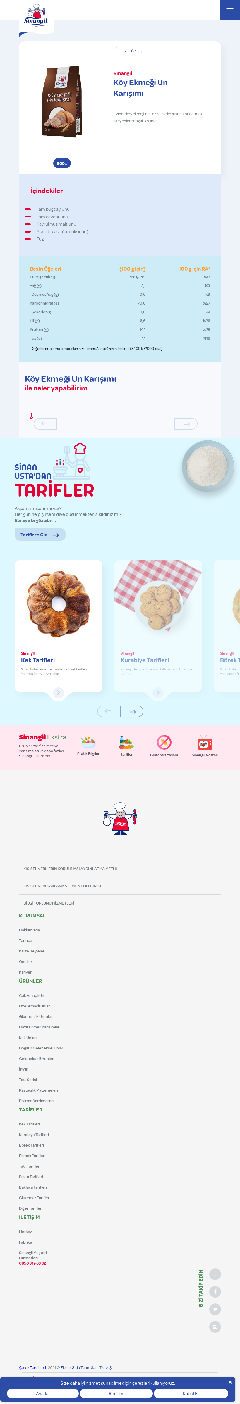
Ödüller (25, 961)
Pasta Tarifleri (31, 1176)
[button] (131, 711)
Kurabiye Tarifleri (34, 1134)
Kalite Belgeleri (32, 951)
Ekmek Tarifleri (32, 1155)
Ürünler (137, 51)
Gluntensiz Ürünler (36, 1016)
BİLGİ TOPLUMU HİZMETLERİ (48, 903)
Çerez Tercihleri (32, 1367)
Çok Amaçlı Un (31, 995)
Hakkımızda (29, 930)
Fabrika (25, 1242)
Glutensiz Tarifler (34, 1197)
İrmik (23, 1069)
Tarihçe (25, 940)
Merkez (25, 1231)
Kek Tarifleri (29, 1124)
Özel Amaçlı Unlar (34, 1006)
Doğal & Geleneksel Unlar (41, 1048)
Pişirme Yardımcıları (36, 1100)
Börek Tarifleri (31, 1145)
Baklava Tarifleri (33, 1187)
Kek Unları (28, 1037)
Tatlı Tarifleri (29, 1166)
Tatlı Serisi (28, 1079)
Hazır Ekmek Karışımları (39, 1027)
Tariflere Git (33, 534)
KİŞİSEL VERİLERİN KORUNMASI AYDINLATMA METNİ (70, 868)
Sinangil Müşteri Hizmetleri (33, 1258)
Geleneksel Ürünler (36, 1058)
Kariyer (25, 972)
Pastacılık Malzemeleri (38, 1090)
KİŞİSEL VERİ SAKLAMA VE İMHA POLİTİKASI (62, 885)
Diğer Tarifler (30, 1208)
